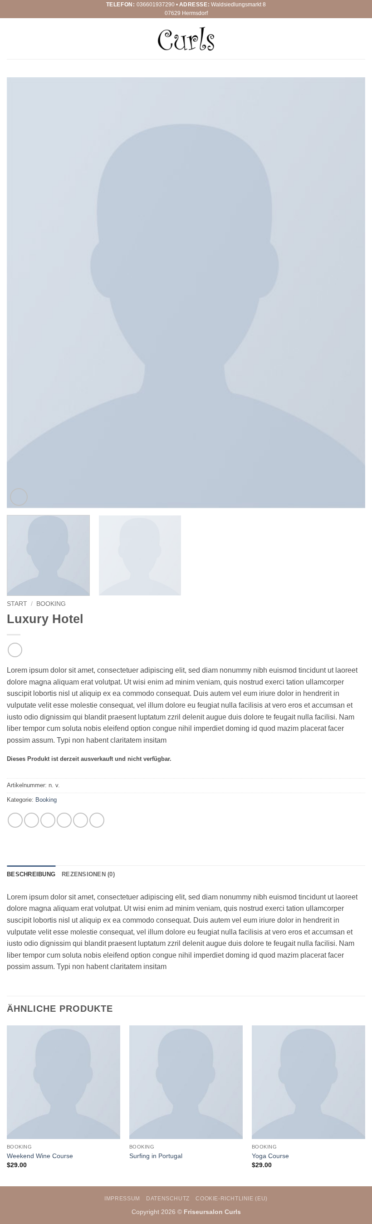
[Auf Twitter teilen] (47, 820)
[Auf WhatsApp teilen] (15, 820)
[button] (12, 38)
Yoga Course (270, 1155)
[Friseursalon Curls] (186, 38)
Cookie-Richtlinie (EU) (231, 1198)
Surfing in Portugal (155, 1155)
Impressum (122, 1198)
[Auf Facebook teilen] (31, 820)
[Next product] (15, 650)
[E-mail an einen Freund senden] (64, 820)
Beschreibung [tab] (31, 874)
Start (17, 603)
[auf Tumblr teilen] (96, 820)
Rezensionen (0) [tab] (88, 874)
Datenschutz (168, 1198)
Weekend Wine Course (40, 1155)
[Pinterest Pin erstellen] (80, 820)
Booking (51, 603)
